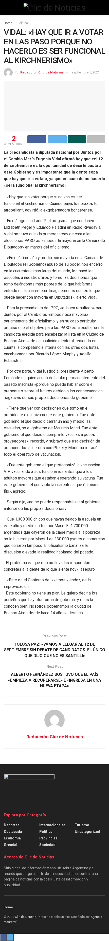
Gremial (10, 845)
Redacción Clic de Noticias (42, 72)
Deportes (12, 825)
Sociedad (47, 845)
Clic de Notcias (25, 917)
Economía (12, 838)
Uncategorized (87, 832)
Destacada (13, 832)
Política (22, 23)
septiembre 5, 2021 (86, 72)
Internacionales (52, 825)
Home (8, 23)
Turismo (82, 825)
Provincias (48, 838)
